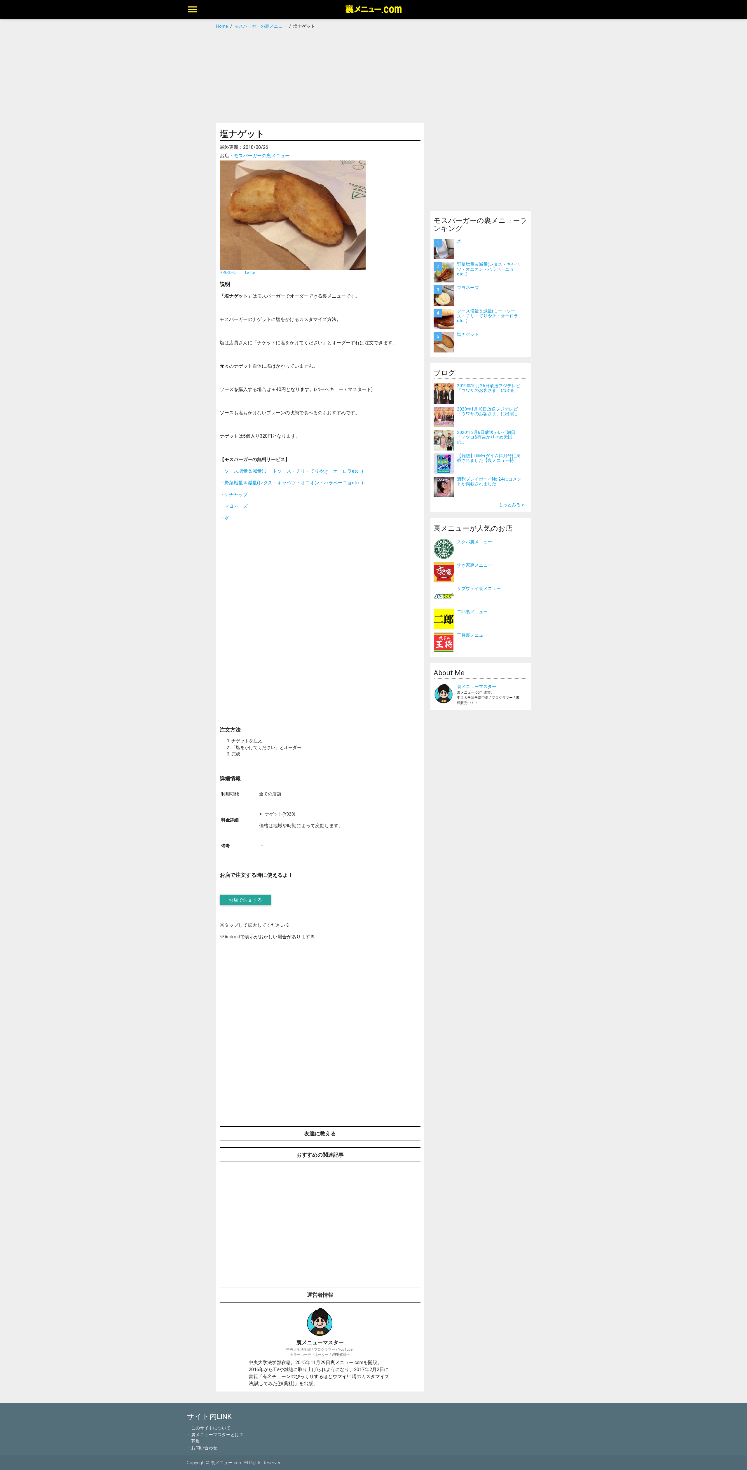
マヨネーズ (236, 506)
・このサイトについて (209, 1428)
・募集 (193, 1441)
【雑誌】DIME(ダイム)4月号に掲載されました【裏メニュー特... (489, 458)
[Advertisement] (374, 76)
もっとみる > (511, 504)
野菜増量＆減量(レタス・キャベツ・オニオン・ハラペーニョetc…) (293, 483)
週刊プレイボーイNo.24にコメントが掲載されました (489, 481)
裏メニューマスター (476, 686)
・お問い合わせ (202, 1447)
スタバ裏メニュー (474, 541)
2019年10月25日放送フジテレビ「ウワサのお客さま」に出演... (488, 388)
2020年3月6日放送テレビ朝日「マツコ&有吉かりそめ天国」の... (487, 437)
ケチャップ (236, 494)
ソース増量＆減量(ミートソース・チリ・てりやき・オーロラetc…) (293, 471)
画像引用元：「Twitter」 (239, 272)
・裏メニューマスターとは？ (215, 1434)
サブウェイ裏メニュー (479, 588)
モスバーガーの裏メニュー (262, 155)
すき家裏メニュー (474, 565)
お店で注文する (245, 900)
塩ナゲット (468, 334)
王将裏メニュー (472, 635)
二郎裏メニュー (472, 611)
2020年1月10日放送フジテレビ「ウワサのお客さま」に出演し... (489, 411)
